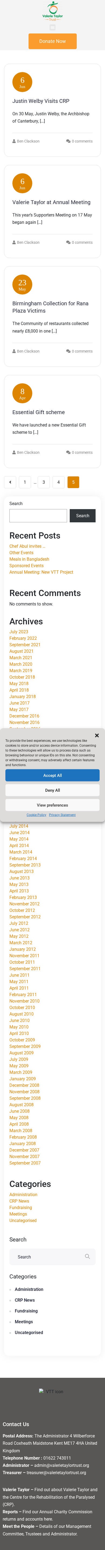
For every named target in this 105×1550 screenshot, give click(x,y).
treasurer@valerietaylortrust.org (56, 1472)
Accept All (52, 775)
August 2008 (21, 1104)
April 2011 (19, 988)
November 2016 (24, 722)
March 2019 (20, 670)
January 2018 (22, 696)
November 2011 (24, 955)
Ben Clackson (28, 141)
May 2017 (19, 709)
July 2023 (18, 631)
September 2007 (25, 1163)
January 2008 (22, 1143)
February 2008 (23, 1137)
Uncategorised (23, 1220)
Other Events (21, 552)
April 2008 (19, 1124)
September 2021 (25, 644)
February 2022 (23, 638)
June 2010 (19, 1020)
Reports (10, 1511)
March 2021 (20, 657)
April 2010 (19, 1033)
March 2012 (20, 942)
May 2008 (19, 1117)
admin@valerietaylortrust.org (61, 1465)
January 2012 (22, 949)
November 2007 (24, 1156)
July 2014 (18, 826)
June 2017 (19, 703)
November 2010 (24, 1001)
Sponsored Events (26, 565)
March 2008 (20, 1130)
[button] (97, 735)
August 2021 (21, 651)
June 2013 (19, 878)
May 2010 (19, 1027)
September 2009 (25, 1046)
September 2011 (25, 968)
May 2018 (19, 683)
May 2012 (19, 936)
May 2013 (19, 884)
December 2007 (24, 1150)
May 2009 (19, 1065)
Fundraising (20, 1207)
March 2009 (20, 1072)
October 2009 (22, 1040)
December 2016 (24, 716)
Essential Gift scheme (38, 412)
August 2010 (21, 1014)
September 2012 (25, 916)
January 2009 (22, 1078)
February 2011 (23, 994)
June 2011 (19, 975)
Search (16, 503)
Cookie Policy (36, 815)
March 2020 (20, 664)
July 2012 (18, 923)
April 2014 (19, 845)
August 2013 (21, 871)
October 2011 (22, 962)
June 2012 (19, 929)
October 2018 (22, 677)
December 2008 (24, 1085)
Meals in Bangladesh (29, 559)
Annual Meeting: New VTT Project (41, 572)
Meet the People (18, 1526)
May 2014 (19, 839)
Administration (23, 1194)
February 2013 (23, 897)
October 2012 (22, 910)
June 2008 (19, 1111)
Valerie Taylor (16, 1489)
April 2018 (19, 690)
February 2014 (23, 858)
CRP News (19, 1201)
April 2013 (19, 891)
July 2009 (18, 1059)
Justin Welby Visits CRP (40, 101)
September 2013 (25, 865)
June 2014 (19, 832)
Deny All (52, 790)
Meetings (18, 1214)
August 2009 (21, 1052)
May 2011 (19, 981)
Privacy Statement (62, 815)
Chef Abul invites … (27, 546)
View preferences (52, 805)
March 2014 (20, 852)
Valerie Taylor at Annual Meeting (51, 202)
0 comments (82, 141)
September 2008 (25, 1098)
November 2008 (24, 1091)
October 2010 (22, 1007)
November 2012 (24, 903)
